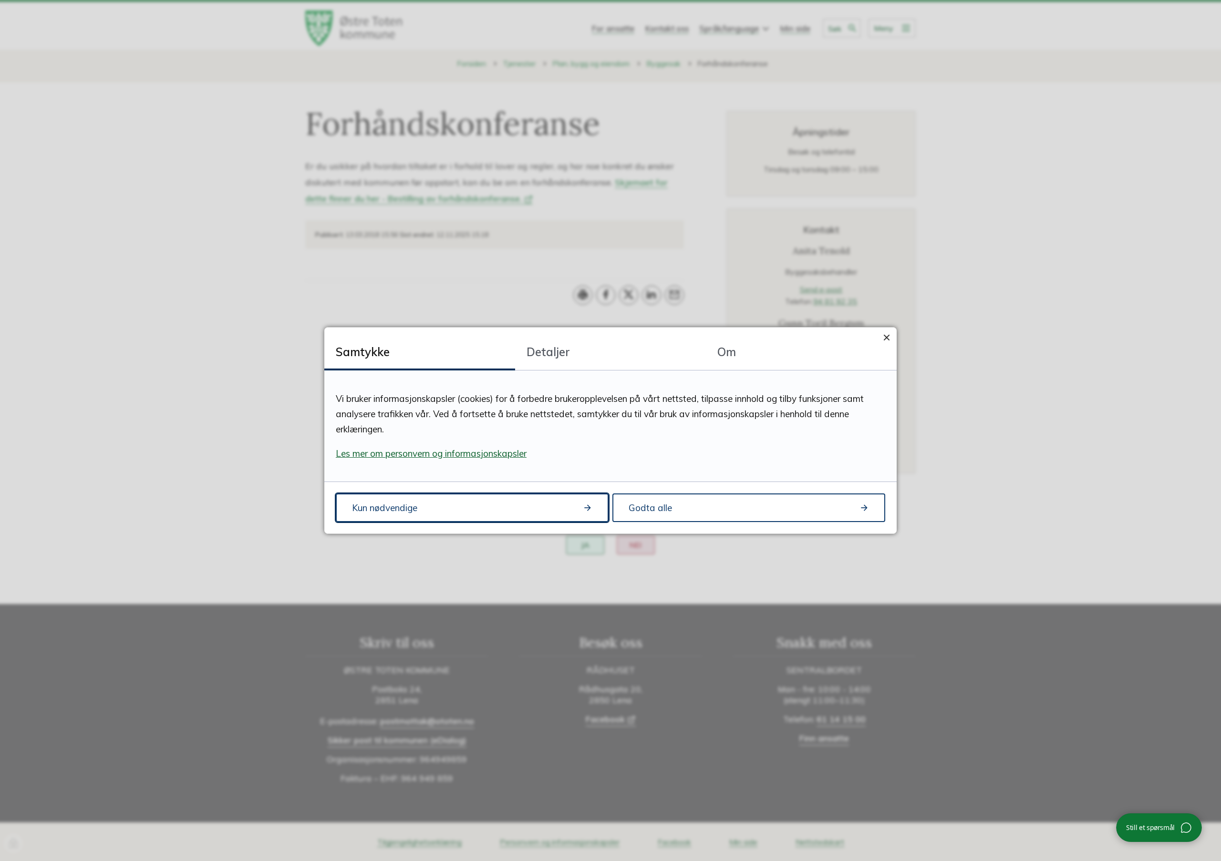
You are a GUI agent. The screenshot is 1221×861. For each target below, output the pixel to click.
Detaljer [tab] (548, 352)
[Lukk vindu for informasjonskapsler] (886, 337)
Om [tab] (726, 352)
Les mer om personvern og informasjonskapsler (431, 453)
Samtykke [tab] (363, 352)
